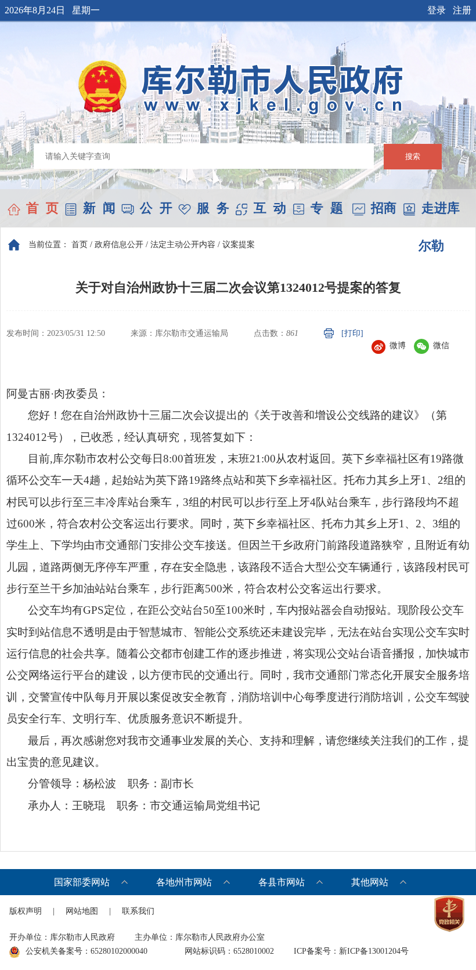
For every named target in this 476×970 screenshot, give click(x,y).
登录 (436, 10)
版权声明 (25, 911)
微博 (398, 345)
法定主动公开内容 (182, 244)
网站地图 (82, 911)
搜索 (412, 156)
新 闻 (99, 208)
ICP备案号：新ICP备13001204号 (351, 951)
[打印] (352, 333)
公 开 (156, 208)
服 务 (213, 208)
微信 (441, 345)
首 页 (42, 208)
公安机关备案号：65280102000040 (86, 951)
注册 (462, 10)
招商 (383, 208)
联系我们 (138, 911)
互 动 (270, 208)
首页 (79, 244)
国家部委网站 (82, 882)
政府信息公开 (119, 244)
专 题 (327, 208)
